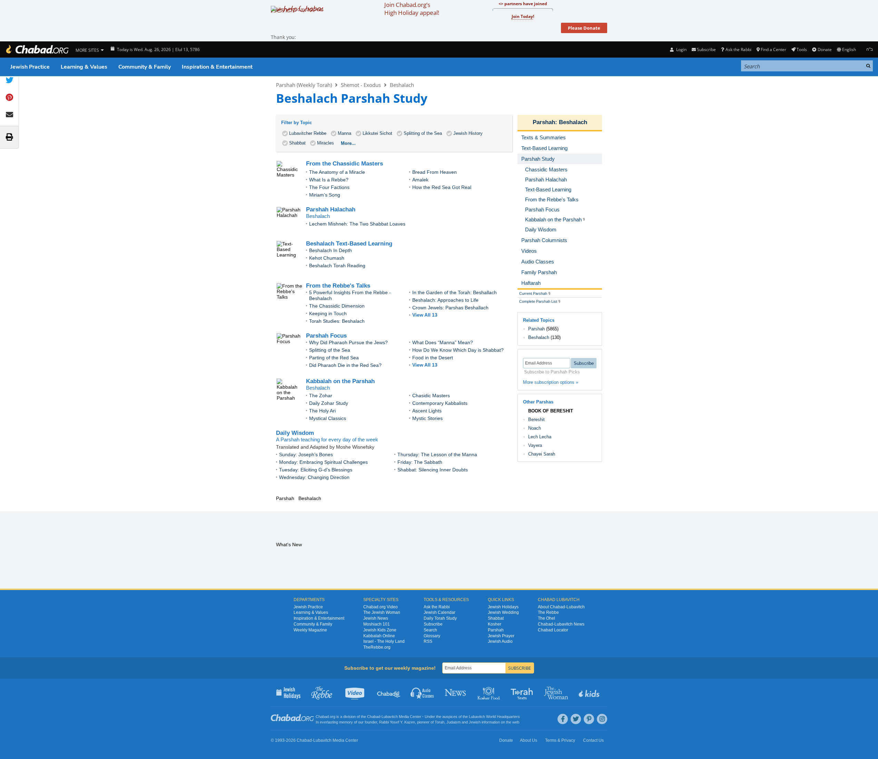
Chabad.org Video (380, 607)
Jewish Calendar (439, 612)
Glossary (432, 635)
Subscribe (433, 624)
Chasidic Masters (431, 395)
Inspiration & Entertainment (217, 67)
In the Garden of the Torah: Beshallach (454, 292)
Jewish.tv (355, 692)
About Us (528, 740)
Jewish (475, 722)
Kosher (494, 624)
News (455, 692)
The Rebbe (548, 612)
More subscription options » (550, 382)
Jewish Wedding (503, 612)
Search (430, 630)
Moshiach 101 (376, 624)
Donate (824, 49)
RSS (428, 641)
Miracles (325, 143)
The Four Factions (329, 187)
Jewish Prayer (501, 635)
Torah (439, 722)
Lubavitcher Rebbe (307, 133)
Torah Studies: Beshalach (337, 321)
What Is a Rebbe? (328, 179)
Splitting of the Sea (423, 133)
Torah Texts (522, 692)
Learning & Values (84, 67)
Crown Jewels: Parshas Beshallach (450, 307)
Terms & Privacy (560, 740)
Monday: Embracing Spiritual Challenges (323, 462)
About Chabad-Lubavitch (561, 607)
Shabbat (297, 143)
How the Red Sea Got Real (441, 187)
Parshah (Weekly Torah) (304, 84)
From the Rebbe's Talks (338, 285)
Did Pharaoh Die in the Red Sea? (345, 365)
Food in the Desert (432, 357)
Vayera (535, 445)
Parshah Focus (326, 335)
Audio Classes (422, 692)
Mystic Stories (427, 418)
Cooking (489, 692)
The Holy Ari (322, 410)
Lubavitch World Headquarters (494, 717)
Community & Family (144, 67)
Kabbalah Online (379, 635)
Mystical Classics (327, 418)
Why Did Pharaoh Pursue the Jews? (348, 342)
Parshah (544, 122)
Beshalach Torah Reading (337, 265)
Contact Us (593, 740)
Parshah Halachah (330, 209)
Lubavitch (390, 717)
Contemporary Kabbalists (439, 403)
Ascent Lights (427, 410)
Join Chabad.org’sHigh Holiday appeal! (411, 9)
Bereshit (536, 419)
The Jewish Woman (381, 612)
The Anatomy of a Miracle (337, 172)
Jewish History (468, 133)
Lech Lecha (539, 436)
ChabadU (389, 692)
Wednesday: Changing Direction (314, 477)
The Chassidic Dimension (337, 306)
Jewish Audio (500, 641)
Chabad (373, 717)
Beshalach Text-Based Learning (349, 243)
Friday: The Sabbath (419, 462)
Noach (534, 428)
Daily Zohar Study (328, 403)
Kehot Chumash (326, 258)
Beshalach (402, 84)
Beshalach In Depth (330, 250)
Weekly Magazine (310, 630)
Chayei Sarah (541, 454)
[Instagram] (602, 719)
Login (680, 49)
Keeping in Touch (328, 313)
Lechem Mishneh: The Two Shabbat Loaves (357, 224)
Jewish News (375, 618)
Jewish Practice (30, 67)
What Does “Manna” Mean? (442, 342)
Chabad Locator (553, 630)
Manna (344, 133)
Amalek (420, 179)
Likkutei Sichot (377, 133)
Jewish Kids (589, 692)
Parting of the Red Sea (334, 357)
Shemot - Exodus (361, 84)
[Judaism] (37, 49)
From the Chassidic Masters (344, 163)
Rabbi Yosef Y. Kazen (397, 722)
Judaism (453, 722)
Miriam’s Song (324, 195)
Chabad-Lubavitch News (561, 624)
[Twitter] (576, 719)
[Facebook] (563, 719)
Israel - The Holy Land (384, 641)
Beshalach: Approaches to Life (445, 300)
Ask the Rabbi (738, 49)
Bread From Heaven (434, 172)
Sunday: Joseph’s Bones (306, 454)
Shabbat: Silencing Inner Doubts (432, 469)
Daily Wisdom (295, 433)
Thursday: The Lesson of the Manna (437, 454)
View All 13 (424, 315)
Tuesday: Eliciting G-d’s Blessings (315, 469)
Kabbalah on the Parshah (340, 381)
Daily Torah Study (440, 618)
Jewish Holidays (503, 607)
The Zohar (320, 395)
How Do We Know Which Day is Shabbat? (458, 350)
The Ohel (546, 618)
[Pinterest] (589, 719)
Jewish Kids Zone (379, 630)
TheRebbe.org (377, 647)
